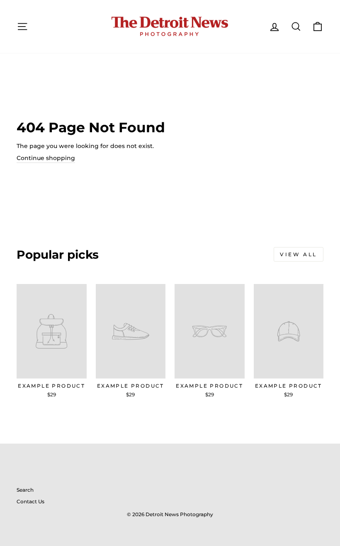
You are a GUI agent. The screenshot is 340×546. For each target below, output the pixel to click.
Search (25, 490)
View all (298, 254)
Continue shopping (46, 158)
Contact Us (30, 501)
